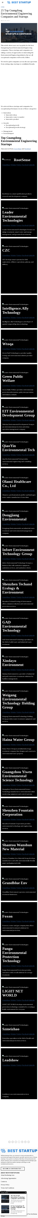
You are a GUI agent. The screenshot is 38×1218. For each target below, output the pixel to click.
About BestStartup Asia (7, 1175)
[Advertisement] (19, 86)
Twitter (19, 165)
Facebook (25, 165)
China (2, 7)
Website (13, 165)
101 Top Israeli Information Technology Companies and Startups (18, 1197)
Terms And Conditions (7, 1188)
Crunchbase (17, 149)
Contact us (4, 1181)
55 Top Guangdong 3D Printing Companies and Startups (18, 1207)
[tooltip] (9, 1142)
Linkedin (32, 165)
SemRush (28, 149)
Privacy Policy (5, 1184)
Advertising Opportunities (8, 1178)
